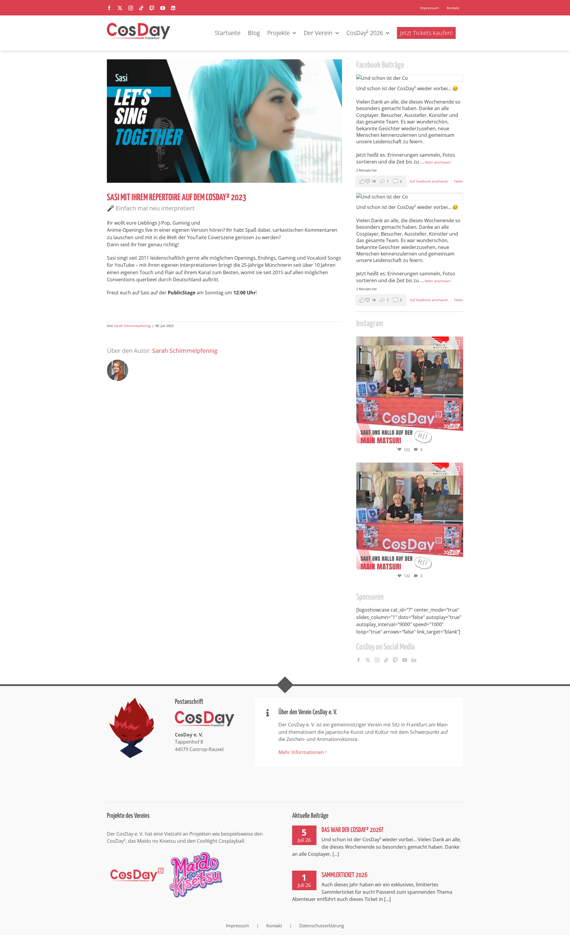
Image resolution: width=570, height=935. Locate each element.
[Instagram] (377, 660)
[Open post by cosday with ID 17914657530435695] (409, 389)
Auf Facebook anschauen (429, 181)
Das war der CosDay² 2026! (352, 830)
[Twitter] (367, 660)
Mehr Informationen (301, 752)
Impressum (237, 925)
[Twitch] (395, 660)
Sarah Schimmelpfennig (132, 325)
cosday (408, 342)
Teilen (458, 181)
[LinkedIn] (413, 660)
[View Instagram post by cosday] (457, 436)
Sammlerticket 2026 (345, 875)
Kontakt (274, 925)
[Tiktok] (386, 660)
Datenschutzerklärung (321, 925)
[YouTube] (404, 660)
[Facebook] (358, 660)
